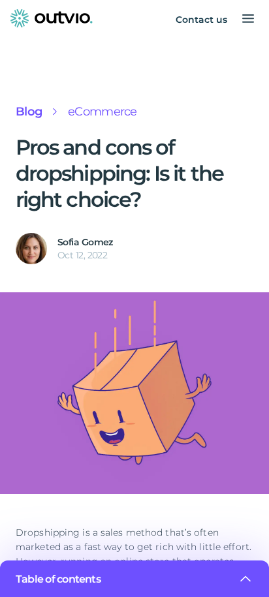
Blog (29, 111)
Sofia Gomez (85, 242)
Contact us (201, 19)
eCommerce (102, 111)
